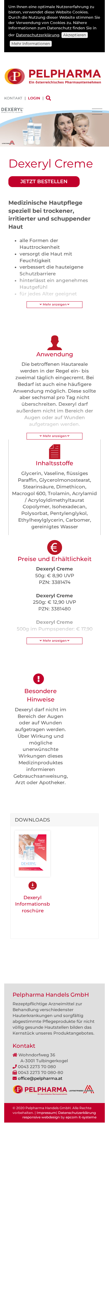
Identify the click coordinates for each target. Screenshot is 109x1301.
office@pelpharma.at (40, 1078)
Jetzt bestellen (44, 181)
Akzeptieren (74, 35)
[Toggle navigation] (97, 111)
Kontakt (13, 98)
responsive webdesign (41, 1117)
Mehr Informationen (30, 43)
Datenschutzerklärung (37, 35)
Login (34, 98)
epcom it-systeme (81, 1117)
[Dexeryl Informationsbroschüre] (32, 853)
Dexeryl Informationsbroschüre (32, 904)
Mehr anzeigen (55, 304)
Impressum (46, 1113)
